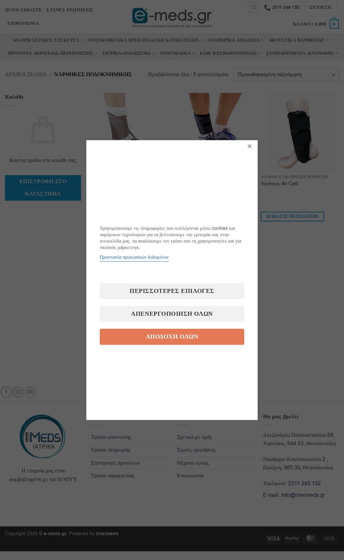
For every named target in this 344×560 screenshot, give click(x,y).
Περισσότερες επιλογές (172, 291)
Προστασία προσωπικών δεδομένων (134, 257)
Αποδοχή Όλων (172, 336)
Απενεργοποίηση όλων (172, 313)
